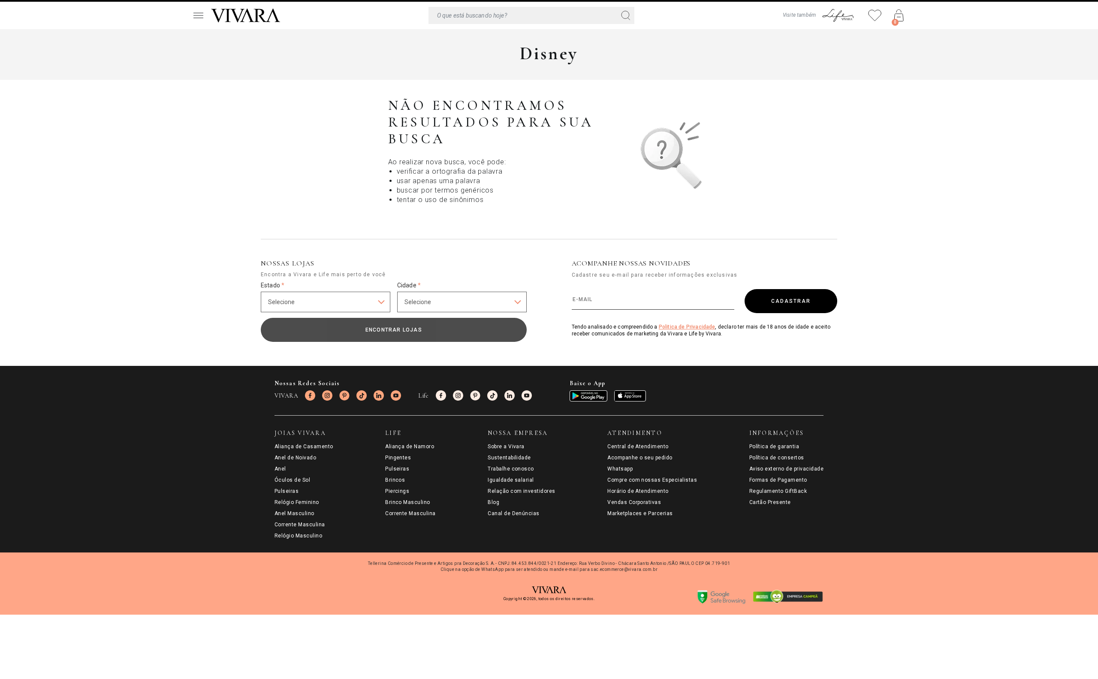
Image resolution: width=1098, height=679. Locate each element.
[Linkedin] (379, 395)
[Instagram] (327, 395)
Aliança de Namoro (409, 447)
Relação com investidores (521, 491)
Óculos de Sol (292, 480)
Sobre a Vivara (506, 447)
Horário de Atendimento (638, 491)
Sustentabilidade (509, 458)
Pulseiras (286, 491)
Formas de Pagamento (778, 480)
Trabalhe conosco (511, 469)
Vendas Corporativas (634, 502)
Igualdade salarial (511, 480)
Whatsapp (620, 469)
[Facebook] (310, 395)
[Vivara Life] (837, 15)
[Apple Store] (630, 395)
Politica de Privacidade (687, 327)
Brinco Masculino (407, 502)
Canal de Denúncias (514, 513)
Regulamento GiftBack (778, 491)
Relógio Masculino (298, 536)
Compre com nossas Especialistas (652, 480)
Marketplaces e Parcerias (640, 513)
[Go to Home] (245, 15)
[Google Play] (588, 395)
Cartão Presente (770, 502)
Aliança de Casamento (303, 447)
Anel (280, 469)
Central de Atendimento (638, 447)
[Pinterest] (344, 395)
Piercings (397, 491)
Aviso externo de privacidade (786, 469)
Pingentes (398, 458)
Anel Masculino (294, 513)
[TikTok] (361, 395)
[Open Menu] (198, 15)
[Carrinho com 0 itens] (899, 15)
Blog (493, 502)
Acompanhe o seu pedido (640, 458)
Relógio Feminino (296, 502)
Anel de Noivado (295, 458)
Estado (272, 285)
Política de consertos (776, 458)
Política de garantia (774, 447)
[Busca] (531, 15)
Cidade (409, 285)
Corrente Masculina (299, 525)
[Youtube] (396, 395)
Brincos (395, 480)
